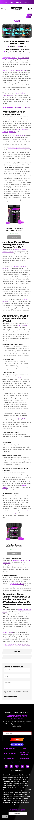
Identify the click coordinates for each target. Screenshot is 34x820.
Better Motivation (9, 190)
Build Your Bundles (9, 748)
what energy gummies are (10, 119)
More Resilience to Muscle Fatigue (14, 195)
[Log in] (5, 8)
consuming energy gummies (21, 418)
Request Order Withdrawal (24, 753)
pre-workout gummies (19, 135)
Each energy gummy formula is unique (14, 70)
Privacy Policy (24, 758)
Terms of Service (9, 758)
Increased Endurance (10, 167)
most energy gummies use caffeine (19, 148)
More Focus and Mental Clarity (13, 178)
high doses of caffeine (17, 584)
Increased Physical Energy (12, 162)
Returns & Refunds (17, 762)
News (24, 748)
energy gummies (22, 325)
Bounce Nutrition (18, 770)
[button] (1, 8)
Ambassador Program (9, 753)
